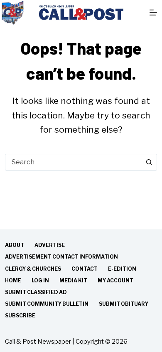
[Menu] (153, 12)
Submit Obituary (123, 304)
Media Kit (73, 280)
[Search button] (149, 162)
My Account (115, 280)
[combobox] (73, 162)
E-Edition (122, 269)
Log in (40, 280)
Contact (84, 269)
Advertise (49, 245)
